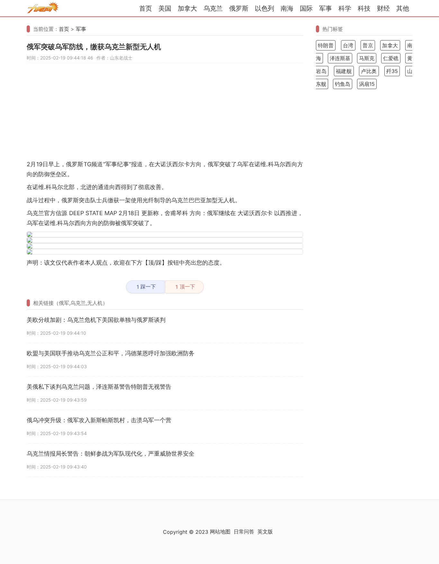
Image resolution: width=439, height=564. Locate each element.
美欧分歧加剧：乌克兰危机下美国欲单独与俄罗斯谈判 (96, 319)
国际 (306, 8)
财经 (383, 8)
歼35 (392, 71)
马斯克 (366, 58)
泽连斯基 (340, 58)
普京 (368, 45)
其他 (402, 8)
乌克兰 (213, 8)
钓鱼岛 (342, 84)
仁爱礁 (391, 58)
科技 (364, 8)
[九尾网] (43, 8)
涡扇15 (367, 84)
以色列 (264, 8)
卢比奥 (369, 71)
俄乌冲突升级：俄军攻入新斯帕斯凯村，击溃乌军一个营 (99, 420)
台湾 (348, 45)
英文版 (265, 531)
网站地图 (220, 531)
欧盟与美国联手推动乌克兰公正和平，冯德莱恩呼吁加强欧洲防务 (110, 353)
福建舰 (344, 71)
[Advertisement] (165, 114)
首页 (145, 8)
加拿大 (187, 8)
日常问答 (244, 531)
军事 (325, 8)
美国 (164, 8)
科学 (344, 8)
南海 (287, 8)
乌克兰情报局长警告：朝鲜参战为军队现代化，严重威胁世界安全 (110, 453)
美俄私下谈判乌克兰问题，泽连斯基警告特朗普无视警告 (99, 386)
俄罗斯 (238, 8)
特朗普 (326, 45)
